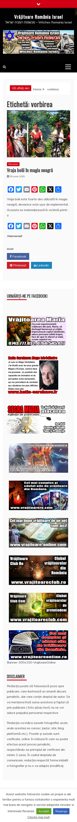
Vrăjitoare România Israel (38, 16)
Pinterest (19, 265)
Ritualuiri (13, 164)
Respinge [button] (61, 811)
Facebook (19, 256)
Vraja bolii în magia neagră (30, 169)
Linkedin (43, 265)
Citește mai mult (14, 236)
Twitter (42, 256)
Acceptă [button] (44, 811)
